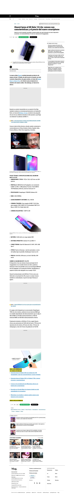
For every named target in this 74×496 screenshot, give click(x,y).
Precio (13, 411)
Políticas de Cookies (33, 473)
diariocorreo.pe (46, 492)
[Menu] (11, 16)
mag (58, 492)
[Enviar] (10, 19)
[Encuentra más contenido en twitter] (13, 37)
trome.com (39, 492)
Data (56, 473)
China (22, 411)
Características (42, 409)
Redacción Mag (15, 69)
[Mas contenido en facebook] (34, 483)
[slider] (28, 52)
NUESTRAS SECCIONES (51, 468)
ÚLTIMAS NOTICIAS (52, 43)
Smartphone (35, 409)
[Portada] (14, 470)
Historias (49, 483)
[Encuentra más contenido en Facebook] (11, 37)
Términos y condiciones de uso (35, 468)
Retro (56, 476)
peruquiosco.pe (53, 492)
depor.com (34, 492)
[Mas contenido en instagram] (39, 483)
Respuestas (49, 470)
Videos (56, 470)
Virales (48, 480)
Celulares (18, 411)
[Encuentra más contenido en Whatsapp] (16, 37)
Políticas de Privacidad (33, 470)
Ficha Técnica (28, 409)
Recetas (57, 480)
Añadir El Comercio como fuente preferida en (49, 23)
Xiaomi (23, 409)
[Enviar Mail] (10, 69)
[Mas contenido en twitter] (37, 483)
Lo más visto (13, 415)
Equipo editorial (14, 471)
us (47, 473)
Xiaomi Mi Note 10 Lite (15, 409)
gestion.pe (28, 492)
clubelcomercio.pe (21, 492)
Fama (48, 476)
